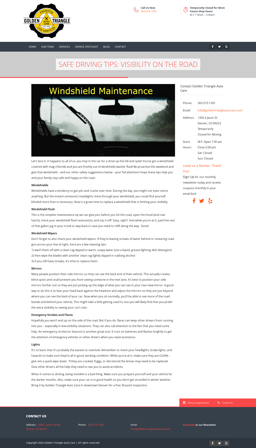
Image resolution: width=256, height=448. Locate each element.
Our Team (47, 46)
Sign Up (188, 177)
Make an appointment (198, 402)
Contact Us (227, 402)
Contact (120, 46)
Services (64, 46)
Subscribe (189, 424)
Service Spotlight (86, 46)
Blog (106, 46)
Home (32, 46)
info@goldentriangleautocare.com (220, 110)
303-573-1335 (148, 11)
